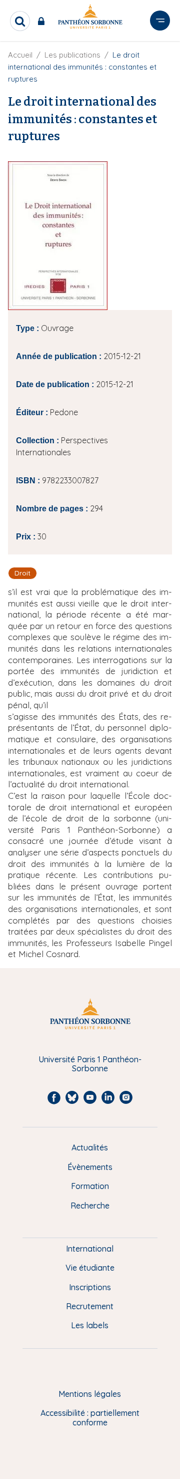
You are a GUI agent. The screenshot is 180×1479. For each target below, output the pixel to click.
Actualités (90, 1147)
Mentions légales (89, 1393)
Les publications (72, 55)
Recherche (90, 1205)
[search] (20, 21)
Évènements (90, 1166)
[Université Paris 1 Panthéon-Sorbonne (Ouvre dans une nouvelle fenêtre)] (90, 18)
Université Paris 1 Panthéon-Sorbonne (90, 1064)
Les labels (89, 1325)
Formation (90, 1186)
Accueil (20, 55)
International (90, 1248)
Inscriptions (90, 1287)
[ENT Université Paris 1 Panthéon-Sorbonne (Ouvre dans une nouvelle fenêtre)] (43, 21)
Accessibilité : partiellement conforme (90, 1417)
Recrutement (90, 1306)
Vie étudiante (90, 1267)
